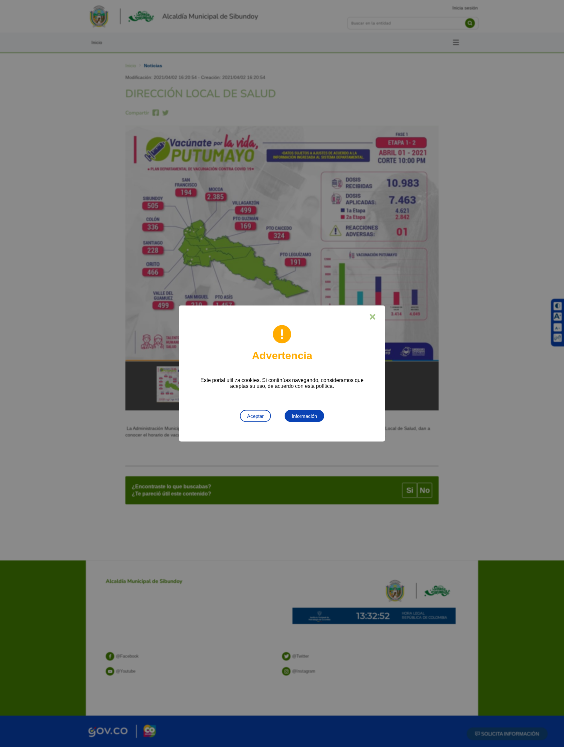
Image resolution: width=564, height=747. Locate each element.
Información (304, 416)
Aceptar (255, 416)
